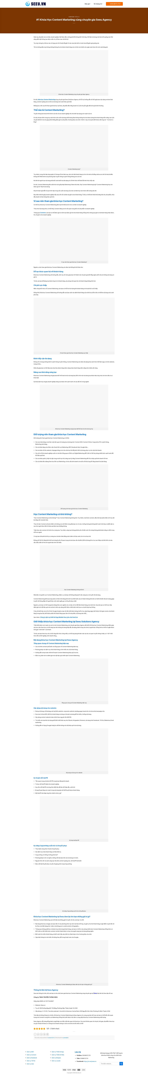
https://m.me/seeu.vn (90, 1061)
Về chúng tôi (98, 4)
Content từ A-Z (74, 16)
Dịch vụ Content (31, 1055)
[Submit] (121, 1063)
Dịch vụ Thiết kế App (58, 1052)
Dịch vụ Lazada (56, 1061)
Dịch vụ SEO (30, 1052)
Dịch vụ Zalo (30, 1064)
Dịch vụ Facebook (32, 1058)
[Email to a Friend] (41, 1034)
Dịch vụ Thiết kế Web (58, 1055)
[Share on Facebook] (35, 1034)
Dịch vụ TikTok (31, 1061)
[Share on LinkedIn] (47, 1034)
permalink (65, 1037)
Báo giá (87, 4)
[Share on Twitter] (38, 1034)
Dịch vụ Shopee (56, 1058)
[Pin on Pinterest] (44, 1034)
